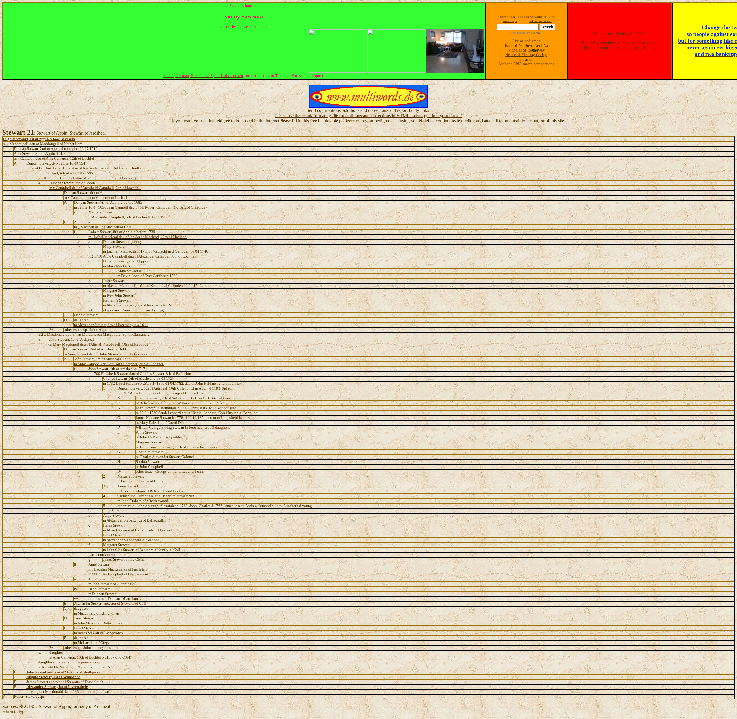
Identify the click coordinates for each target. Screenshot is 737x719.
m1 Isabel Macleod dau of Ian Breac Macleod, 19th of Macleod (137, 237)
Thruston (526, 59)
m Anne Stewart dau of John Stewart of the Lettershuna (106, 354)
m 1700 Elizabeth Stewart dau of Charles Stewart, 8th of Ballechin (139, 374)
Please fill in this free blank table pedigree (317, 120)
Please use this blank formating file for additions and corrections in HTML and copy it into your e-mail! (368, 115)
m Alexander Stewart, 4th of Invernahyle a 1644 (111, 325)
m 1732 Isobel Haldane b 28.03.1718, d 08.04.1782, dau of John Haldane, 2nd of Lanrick (172, 384)
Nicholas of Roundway (526, 50)
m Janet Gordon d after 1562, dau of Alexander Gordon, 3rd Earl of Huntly (83, 168)
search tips (510, 21)
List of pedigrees (526, 41)
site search (518, 32)
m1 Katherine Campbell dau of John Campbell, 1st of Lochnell (87, 178)
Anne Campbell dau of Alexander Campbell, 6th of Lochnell (150, 256)
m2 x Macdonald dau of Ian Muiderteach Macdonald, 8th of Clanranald (94, 335)
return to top (13, 711)
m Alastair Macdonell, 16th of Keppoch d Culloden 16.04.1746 (152, 286)
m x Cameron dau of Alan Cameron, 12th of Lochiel (54, 159)
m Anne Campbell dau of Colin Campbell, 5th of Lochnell (119, 364)
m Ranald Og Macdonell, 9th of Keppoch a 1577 (76, 667)
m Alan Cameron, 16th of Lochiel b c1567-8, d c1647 (90, 657)
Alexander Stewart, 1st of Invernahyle (57, 687)
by (533, 32)
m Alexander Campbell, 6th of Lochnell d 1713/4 (126, 217)
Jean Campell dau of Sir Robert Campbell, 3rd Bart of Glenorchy (157, 207)
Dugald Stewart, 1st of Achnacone (53, 677)
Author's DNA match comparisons (526, 64)
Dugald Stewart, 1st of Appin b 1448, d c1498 (39, 139)
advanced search (540, 21)
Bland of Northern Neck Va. (526, 45)
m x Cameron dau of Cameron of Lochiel (95, 198)
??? (169, 305)
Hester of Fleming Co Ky (526, 55)
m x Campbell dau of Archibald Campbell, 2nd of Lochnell (95, 188)
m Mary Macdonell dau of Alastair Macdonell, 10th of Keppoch (98, 344)
